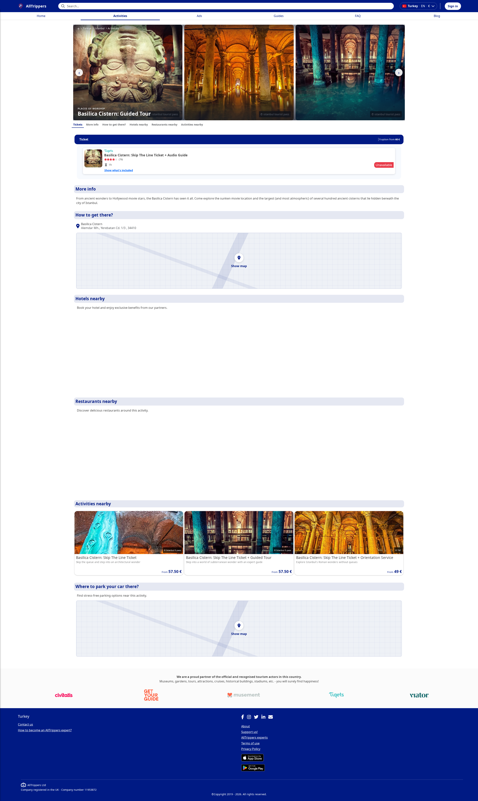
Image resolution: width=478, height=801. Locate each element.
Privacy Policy (250, 749)
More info (92, 124)
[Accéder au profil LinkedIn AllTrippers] (264, 717)
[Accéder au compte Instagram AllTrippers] (250, 717)
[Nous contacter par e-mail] (272, 717)
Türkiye (87, 28)
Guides (279, 16)
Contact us (25, 724)
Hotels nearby (139, 124)
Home (41, 16)
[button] (453, 6)
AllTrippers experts (254, 737)
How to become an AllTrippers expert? (45, 730)
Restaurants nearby (164, 124)
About (245, 726)
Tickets (77, 124)
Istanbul (100, 28)
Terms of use (250, 743)
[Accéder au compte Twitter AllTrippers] (257, 717)
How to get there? (114, 124)
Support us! (249, 732)
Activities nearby (192, 124)
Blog (437, 16)
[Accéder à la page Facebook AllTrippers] (244, 717)
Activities (120, 16)
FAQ (358, 16)
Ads (199, 16)
